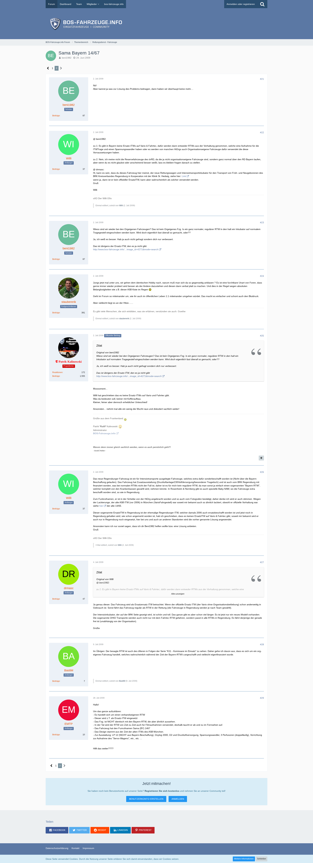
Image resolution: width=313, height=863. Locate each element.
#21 (262, 79)
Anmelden (177, 799)
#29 (262, 698)
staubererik (124, 318)
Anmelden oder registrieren (241, 4)
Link (184, 176)
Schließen (261, 859)
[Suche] (262, 4)
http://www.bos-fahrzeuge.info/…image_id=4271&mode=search (125, 249)
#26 (262, 472)
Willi (121, 205)
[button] (57, 830)
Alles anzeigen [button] (177, 594)
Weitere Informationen (244, 859)
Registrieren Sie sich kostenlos (162, 791)
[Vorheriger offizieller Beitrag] (261, 458)
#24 (262, 276)
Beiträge (56, 116)
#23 (262, 222)
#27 (262, 562)
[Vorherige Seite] (48, 68)
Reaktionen (57, 372)
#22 (262, 132)
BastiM (122, 681)
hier (101, 505)
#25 (262, 335)
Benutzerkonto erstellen (146, 799)
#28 (262, 644)
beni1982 (66, 57)
